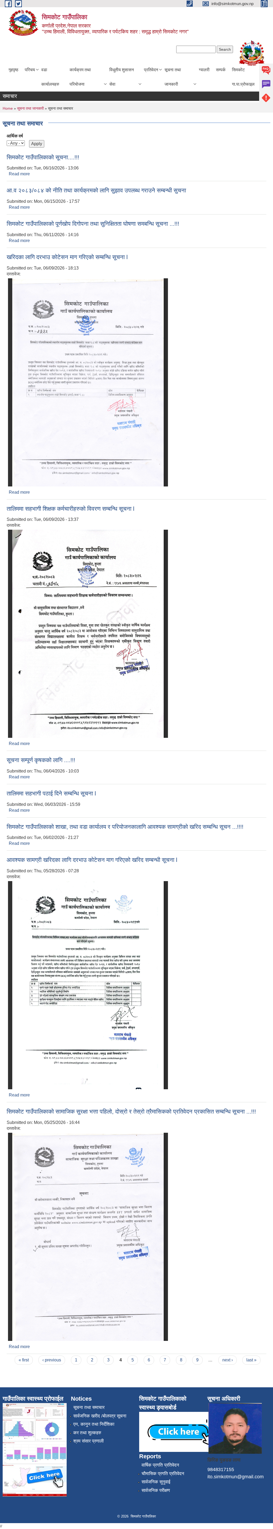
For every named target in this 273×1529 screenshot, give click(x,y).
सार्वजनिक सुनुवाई (156, 1481)
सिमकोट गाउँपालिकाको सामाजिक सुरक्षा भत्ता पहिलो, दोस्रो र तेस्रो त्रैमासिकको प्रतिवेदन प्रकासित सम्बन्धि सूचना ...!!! (131, 1111)
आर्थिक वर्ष (15, 136)
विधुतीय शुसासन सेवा (121, 77)
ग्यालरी (204, 70)
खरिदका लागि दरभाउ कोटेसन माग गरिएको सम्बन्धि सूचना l (67, 257)
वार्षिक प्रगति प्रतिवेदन (160, 1465)
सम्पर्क (221, 70)
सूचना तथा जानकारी (172, 77)
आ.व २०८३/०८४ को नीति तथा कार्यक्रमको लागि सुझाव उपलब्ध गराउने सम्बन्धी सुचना (96, 190)
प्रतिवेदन (151, 70)
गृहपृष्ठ (13, 70)
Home (8, 108)
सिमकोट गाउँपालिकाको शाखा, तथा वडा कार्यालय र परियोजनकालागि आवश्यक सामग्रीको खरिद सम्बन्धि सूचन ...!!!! (125, 826)
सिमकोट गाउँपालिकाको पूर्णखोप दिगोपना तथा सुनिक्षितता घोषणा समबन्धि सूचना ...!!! (93, 223)
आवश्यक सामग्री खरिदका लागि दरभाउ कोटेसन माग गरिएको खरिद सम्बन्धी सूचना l (92, 860)
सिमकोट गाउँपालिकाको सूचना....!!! (43, 157)
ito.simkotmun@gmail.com (235, 1476)
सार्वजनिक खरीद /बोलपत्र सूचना (99, 1416)
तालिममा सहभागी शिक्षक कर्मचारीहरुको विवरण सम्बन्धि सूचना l (70, 508)
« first (24, 1360)
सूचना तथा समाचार (89, 1407)
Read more (19, 174)
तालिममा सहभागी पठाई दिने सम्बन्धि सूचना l (51, 793)
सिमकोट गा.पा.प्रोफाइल (243, 77)
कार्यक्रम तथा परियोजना (80, 77)
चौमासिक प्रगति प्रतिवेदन (163, 1473)
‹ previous (51, 1360)
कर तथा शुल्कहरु (87, 1432)
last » (251, 1360)
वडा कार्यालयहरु (50, 77)
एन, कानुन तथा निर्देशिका (93, 1424)
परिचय (30, 70)
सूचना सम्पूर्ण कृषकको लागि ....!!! (41, 760)
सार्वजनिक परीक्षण (156, 1490)
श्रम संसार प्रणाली (88, 1441)
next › (227, 1360)
